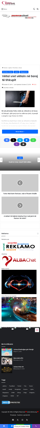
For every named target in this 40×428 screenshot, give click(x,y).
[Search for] (38, 8)
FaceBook (12, 386)
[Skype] (20, 140)
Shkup (19, 392)
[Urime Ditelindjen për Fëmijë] (6, 352)
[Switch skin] (34, 8)
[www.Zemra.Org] (9, 3)
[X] (13, 140)
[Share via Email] (23, 144)
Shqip (25, 392)
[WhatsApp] (33, 140)
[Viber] (17, 144)
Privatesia (13, 415)
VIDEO (12, 396)
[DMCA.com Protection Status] (11, 404)
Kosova (25, 389)
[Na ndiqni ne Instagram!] (37, 330)
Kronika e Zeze (17, 67)
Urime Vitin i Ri (19, 367)
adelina (5, 386)
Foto (25, 386)
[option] (20, 160)
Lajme (10, 67)
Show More (19, 131)
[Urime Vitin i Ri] (6, 369)
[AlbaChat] (20, 16)
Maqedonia (24, 72)
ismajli (10, 389)
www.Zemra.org (32, 412)
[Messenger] (27, 140)
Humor (31, 386)
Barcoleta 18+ (18, 358)
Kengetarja (18, 389)
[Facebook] (7, 140)
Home (5, 67)
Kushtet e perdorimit (23, 415)
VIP (18, 396)
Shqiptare (5, 396)
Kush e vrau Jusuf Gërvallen (20, 162)
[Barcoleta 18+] (6, 360)
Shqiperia (31, 392)
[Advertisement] (20, 44)
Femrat (19, 386)
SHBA (13, 392)
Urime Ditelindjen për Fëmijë (23, 349)
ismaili (4, 389)
